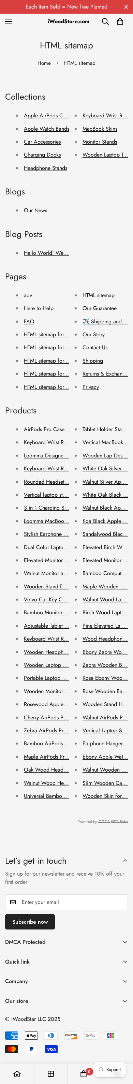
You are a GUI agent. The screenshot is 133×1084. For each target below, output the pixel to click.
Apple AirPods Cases (48, 115)
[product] (17, 1074)
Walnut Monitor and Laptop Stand (62, 573)
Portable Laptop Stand (49, 678)
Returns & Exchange (105, 374)
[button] (120, 21)
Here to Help (39, 308)
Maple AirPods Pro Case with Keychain (69, 757)
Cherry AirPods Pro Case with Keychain (69, 717)
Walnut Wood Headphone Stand (61, 783)
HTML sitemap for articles (53, 361)
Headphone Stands (45, 168)
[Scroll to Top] (121, 1048)
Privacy (91, 387)
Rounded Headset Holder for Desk (63, 482)
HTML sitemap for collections (57, 374)
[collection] (50, 1073)
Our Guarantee (100, 308)
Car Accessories (42, 142)
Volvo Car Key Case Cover (54, 599)
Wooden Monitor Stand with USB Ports (68, 691)
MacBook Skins (100, 129)
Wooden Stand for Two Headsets (62, 586)
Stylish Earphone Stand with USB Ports (68, 534)
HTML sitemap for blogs (51, 347)
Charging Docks (42, 155)
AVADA (104, 822)
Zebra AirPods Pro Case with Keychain (68, 730)
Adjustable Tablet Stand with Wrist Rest (68, 626)
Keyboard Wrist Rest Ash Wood (60, 468)
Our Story (94, 334)
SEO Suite (119, 822)
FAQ (29, 321)
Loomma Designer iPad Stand (58, 455)
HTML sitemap (99, 295)
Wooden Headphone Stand (55, 652)
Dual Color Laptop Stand (52, 547)
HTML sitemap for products (55, 387)
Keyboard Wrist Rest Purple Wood (63, 442)
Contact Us (95, 347)
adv (28, 295)
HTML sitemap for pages (51, 334)
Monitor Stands (100, 142)
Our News (35, 210)
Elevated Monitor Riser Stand (57, 560)
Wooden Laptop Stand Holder (58, 665)
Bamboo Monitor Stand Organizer (63, 612)
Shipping (93, 361)
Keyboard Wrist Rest (106, 115)
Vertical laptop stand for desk (57, 495)
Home (44, 63)
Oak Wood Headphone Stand (58, 770)
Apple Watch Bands (46, 129)
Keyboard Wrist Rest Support (57, 639)
